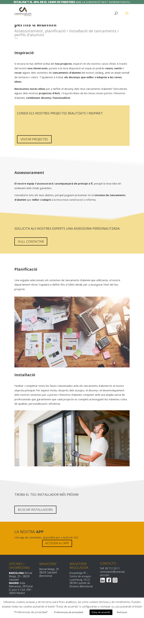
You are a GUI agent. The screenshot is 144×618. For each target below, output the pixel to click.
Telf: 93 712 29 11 (110, 568)
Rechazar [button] (122, 612)
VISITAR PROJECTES (34, 139)
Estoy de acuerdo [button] (101, 612)
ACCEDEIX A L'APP (57, 543)
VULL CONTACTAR (31, 241)
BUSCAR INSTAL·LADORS (35, 509)
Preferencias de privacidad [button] (68, 612)
